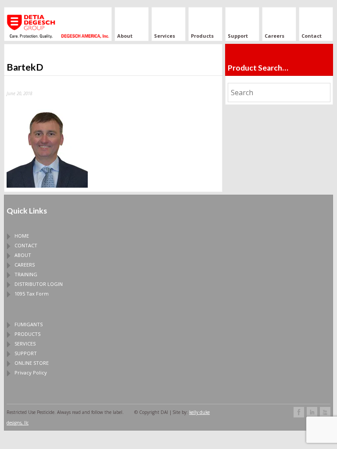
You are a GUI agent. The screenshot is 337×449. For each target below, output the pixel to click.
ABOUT (22, 255)
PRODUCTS (27, 334)
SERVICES (25, 343)
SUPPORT (25, 353)
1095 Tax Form (31, 293)
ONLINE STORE (31, 363)
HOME (21, 235)
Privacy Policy (30, 372)
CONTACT (25, 245)
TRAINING (25, 274)
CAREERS (24, 264)
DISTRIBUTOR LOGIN (38, 284)
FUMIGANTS (28, 324)
